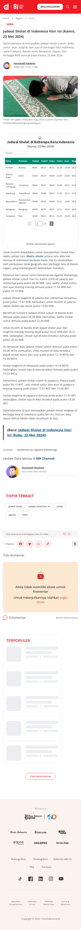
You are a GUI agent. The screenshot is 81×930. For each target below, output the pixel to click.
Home (6, 18)
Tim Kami (46, 867)
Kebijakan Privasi (32, 903)
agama (12, 514)
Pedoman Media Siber (49, 903)
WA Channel (45, 458)
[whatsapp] (39, 544)
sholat (60, 506)
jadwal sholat (15, 506)
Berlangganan (50, 6)
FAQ (32, 867)
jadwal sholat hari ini (39, 506)
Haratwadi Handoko (24, 63)
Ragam (19, 18)
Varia (31, 18)
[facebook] (21, 544)
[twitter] (30, 544)
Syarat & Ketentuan (65, 903)
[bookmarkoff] (75, 544)
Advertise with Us (62, 859)
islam (25, 514)
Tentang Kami (40, 859)
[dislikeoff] (64, 534)
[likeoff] (69, 533)
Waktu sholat (35, 256)
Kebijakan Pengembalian (15, 903)
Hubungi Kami (18, 859)
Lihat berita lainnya (40, 776)
